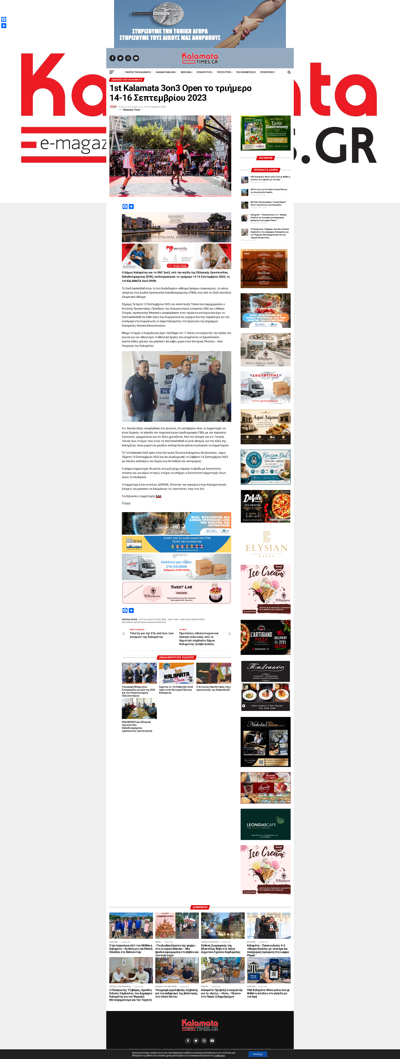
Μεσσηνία (186, 72)
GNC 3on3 (174, 620)
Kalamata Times (131, 109)
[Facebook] (4, 19)
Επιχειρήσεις (267, 72)
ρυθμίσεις (220, 1055)
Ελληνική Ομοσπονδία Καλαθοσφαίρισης (144, 622)
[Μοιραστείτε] (4, 26)
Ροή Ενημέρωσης (246, 72)
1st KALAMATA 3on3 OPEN (153, 620)
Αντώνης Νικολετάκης (193, 620)
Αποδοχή (257, 1054)
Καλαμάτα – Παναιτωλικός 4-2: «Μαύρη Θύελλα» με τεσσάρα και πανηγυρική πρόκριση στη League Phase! (268, 218)
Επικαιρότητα (204, 72)
